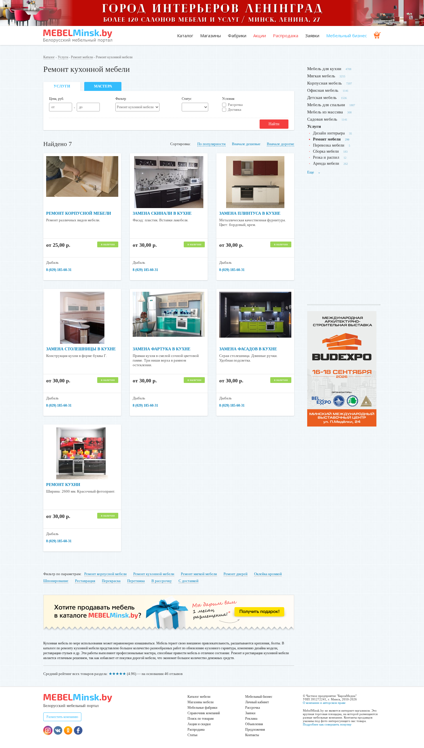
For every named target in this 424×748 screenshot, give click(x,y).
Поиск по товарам (200, 719)
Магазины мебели (200, 702)
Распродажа (285, 35)
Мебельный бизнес (346, 35)
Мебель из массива (325, 112)
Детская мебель (322, 97)
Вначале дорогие (280, 144)
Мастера (103, 86)
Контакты (252, 735)
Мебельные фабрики (202, 708)
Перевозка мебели (328, 145)
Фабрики (237, 35)
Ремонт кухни (63, 485)
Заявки (312, 35)
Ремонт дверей (235, 574)
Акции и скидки (199, 724)
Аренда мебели (326, 163)
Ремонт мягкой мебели (199, 574)
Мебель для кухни (324, 68)
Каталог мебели (198, 697)
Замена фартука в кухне (161, 349)
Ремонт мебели (82, 57)
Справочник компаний (203, 713)
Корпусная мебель (324, 83)
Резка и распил (326, 157)
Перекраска (111, 581)
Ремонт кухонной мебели (153, 574)
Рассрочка (235, 105)
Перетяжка (136, 581)
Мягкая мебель (321, 76)
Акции (259, 35)
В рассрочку (161, 581)
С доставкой (188, 581)
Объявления (254, 724)
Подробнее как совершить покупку (327, 724)
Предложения (255, 730)
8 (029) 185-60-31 (59, 270)
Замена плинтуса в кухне (249, 213)
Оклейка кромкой (268, 574)
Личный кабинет (257, 702)
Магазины (210, 35)
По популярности (211, 144)
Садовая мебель (322, 119)
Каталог (185, 35)
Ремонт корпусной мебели (78, 213)
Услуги (63, 57)
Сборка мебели (326, 151)
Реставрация (85, 581)
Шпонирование (55, 581)
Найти (274, 124)
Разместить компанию (62, 717)
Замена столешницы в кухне (81, 349)
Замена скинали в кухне (162, 213)
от (53, 107)
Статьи (192, 735)
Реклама (251, 719)
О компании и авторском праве (324, 702)
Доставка (234, 110)
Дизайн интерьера (329, 133)
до (80, 107)
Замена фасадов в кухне (248, 349)
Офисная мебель (322, 90)
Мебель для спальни (326, 104)
